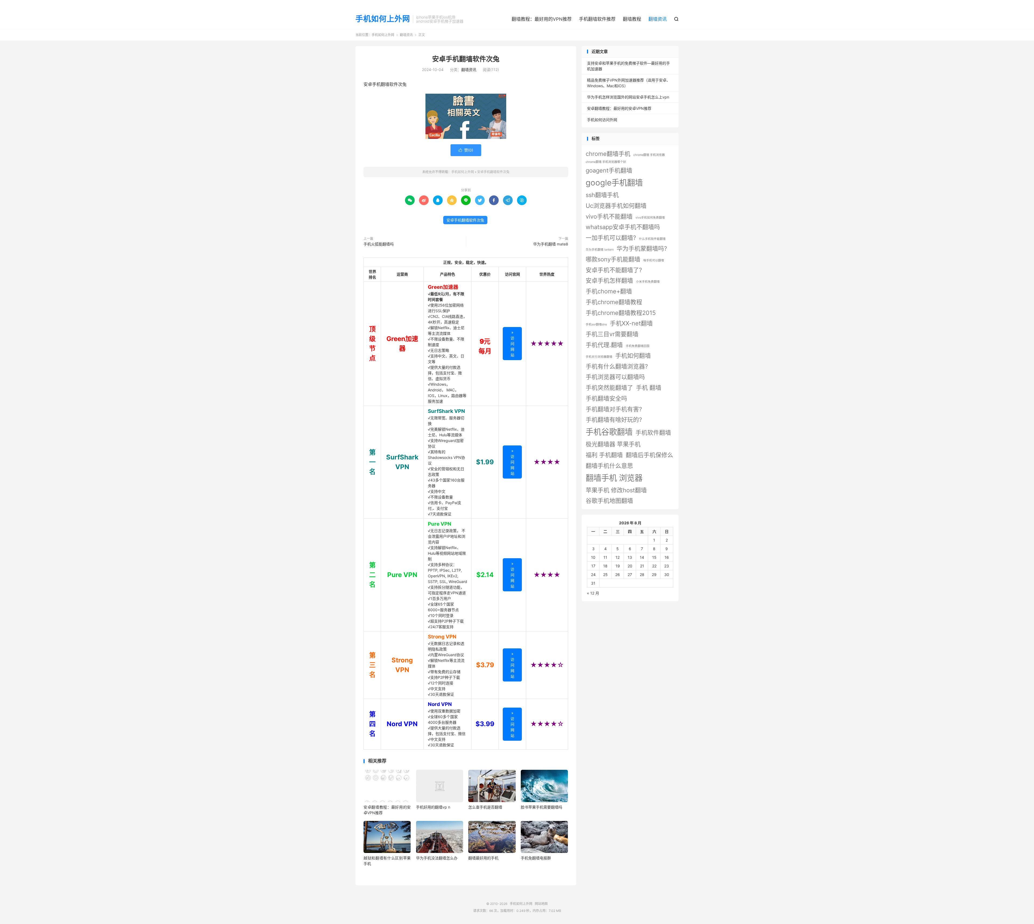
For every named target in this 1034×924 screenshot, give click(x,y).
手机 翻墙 (648, 387)
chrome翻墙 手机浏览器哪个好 (606, 162)
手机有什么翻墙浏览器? (617, 366)
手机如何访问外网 (602, 119)
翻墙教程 (632, 19)
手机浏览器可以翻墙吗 (615, 376)
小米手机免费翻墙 (648, 281)
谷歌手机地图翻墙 (609, 500)
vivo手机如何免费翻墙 (650, 217)
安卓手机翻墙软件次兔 (465, 59)
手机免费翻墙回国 (637, 346)
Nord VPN (440, 704)
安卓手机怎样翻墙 (609, 280)
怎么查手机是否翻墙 (485, 807)
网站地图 (541, 904)
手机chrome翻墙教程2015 (621, 312)
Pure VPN (439, 524)
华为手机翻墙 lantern (600, 249)
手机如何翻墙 (633, 355)
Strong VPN (442, 637)
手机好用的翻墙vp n (433, 807)
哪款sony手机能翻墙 (613, 259)
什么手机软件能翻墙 (652, 239)
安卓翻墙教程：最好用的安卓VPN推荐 (619, 108)
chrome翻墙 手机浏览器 (649, 155)
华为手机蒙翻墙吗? (642, 248)
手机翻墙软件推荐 (597, 19)
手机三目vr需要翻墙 (612, 334)
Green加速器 (443, 287)
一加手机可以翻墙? (611, 237)
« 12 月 (593, 593)
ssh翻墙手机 (602, 194)
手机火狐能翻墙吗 (379, 244)
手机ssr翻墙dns (596, 324)
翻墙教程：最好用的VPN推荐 (542, 19)
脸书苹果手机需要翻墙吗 (541, 807)
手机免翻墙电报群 (536, 858)
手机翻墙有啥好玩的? (614, 419)
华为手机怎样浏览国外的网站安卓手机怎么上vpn (628, 97)
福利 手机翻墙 (604, 454)
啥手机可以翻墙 (653, 260)
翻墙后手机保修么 (649, 454)
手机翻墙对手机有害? (614, 409)
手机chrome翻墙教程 (614, 301)
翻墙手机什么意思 (609, 465)
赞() (466, 150)
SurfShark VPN (446, 411)
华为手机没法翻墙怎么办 (436, 858)
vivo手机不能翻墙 (609, 216)
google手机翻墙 (614, 182)
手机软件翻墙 (653, 432)
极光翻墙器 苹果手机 (613, 444)
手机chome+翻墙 (609, 291)
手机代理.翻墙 (604, 344)
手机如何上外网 (382, 19)
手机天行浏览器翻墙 (599, 357)
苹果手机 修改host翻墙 (616, 490)
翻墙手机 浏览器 (614, 478)
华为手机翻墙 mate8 (550, 244)
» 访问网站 (512, 343)
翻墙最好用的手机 (483, 858)
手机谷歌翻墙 (609, 432)
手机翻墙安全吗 (606, 398)
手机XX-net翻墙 (631, 323)
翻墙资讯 (657, 19)
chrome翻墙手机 (608, 153)
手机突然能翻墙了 (609, 387)
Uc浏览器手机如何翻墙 (616, 205)
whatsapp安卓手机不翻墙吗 (623, 226)
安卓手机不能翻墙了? (614, 269)
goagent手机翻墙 (609, 170)
